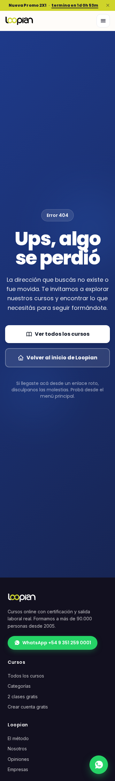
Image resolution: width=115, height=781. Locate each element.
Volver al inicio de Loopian (62, 357)
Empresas (18, 769)
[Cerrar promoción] (107, 5)
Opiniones (18, 759)
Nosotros (17, 748)
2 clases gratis (23, 696)
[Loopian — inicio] (19, 21)
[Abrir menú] (103, 20)
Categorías (19, 686)
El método (18, 738)
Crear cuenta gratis (28, 706)
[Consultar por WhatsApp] (98, 764)
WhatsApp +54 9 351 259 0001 (56, 642)
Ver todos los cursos (62, 334)
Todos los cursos (26, 675)
